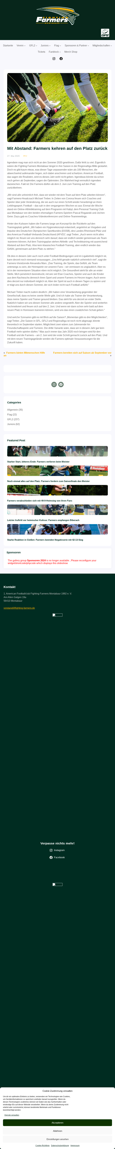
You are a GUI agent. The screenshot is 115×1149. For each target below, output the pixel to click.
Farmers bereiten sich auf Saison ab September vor (82, 353)
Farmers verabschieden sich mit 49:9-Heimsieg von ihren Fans (40, 500)
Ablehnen (57, 1131)
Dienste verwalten (11, 1115)
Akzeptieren (57, 1122)
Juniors (11, 424)
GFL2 (25, 156)
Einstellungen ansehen (58, 1139)
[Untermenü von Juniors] (50, 45)
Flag (9, 414)
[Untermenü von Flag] (60, 45)
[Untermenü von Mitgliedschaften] (111, 45)
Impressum (75, 1146)
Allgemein (12, 409)
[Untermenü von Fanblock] (60, 52)
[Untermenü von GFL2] (36, 45)
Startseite (8, 45)
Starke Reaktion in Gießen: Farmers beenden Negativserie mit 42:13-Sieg (45, 540)
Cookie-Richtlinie (42, 1146)
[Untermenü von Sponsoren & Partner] (88, 45)
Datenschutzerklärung (60, 1146)
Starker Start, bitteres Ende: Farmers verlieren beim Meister (38, 461)
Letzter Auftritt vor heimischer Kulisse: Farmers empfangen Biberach (43, 520)
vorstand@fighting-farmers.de (19, 608)
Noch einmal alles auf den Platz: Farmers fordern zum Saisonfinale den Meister (48, 481)
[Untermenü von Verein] (25, 45)
